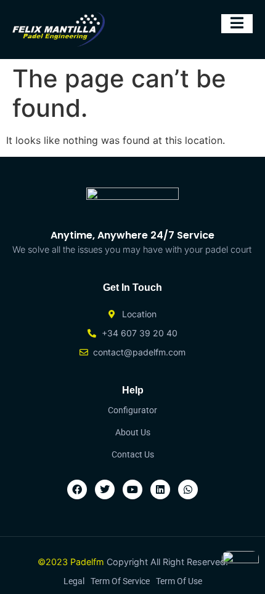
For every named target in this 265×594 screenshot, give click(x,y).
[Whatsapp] (188, 489)
